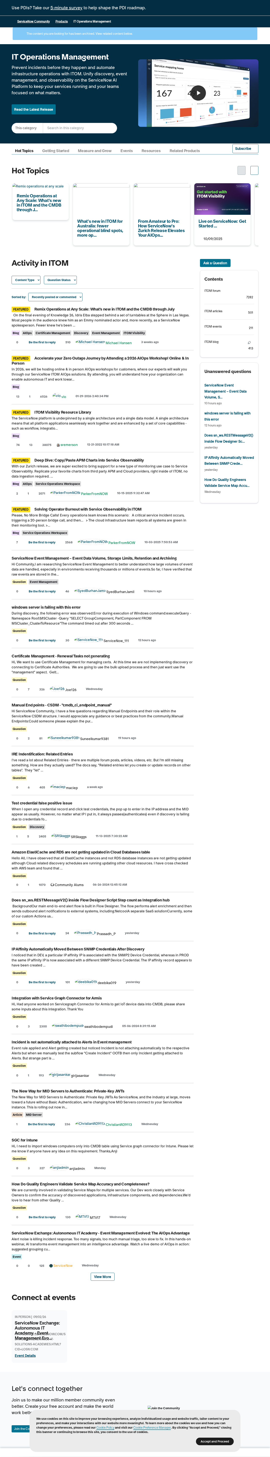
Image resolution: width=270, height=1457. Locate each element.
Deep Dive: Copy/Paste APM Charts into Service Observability (89, 460)
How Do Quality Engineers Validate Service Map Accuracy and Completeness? (81, 1184)
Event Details (25, 1355)
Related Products (185, 151)
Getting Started (55, 151)
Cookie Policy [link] (105, 1427)
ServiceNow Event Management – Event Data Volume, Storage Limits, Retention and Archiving (94, 558)
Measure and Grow (95, 151)
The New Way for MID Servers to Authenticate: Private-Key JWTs (68, 1091)
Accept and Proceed (215, 1441)
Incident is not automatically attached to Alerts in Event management (72, 1042)
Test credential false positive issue (42, 803)
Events (126, 151)
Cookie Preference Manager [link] (152, 1427)
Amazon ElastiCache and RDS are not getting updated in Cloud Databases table (81, 852)
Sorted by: (19, 297)
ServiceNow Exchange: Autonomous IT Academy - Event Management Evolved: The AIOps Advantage (101, 1233)
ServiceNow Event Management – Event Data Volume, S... (225, 391)
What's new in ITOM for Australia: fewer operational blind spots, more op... (99, 192)
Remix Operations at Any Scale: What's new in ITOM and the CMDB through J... (40, 192)
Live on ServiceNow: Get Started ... (222, 186)
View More (102, 1277)
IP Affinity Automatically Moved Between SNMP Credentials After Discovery (78, 949)
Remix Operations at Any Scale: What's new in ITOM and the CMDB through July (104, 309)
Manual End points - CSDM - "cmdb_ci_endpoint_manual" (62, 705)
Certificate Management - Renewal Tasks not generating (61, 656)
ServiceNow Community (33, 21)
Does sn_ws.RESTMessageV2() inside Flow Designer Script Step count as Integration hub (90, 900)
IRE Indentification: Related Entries (42, 754)
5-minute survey (66, 8)
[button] (245, 148)
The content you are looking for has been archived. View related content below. (79, 34)
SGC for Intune (25, 1140)
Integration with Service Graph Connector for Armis (57, 998)
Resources (151, 151)
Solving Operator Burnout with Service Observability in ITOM (88, 509)
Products (61, 21)
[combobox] (80, 128)
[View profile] (90, 343)
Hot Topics (24, 151)
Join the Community (27, 1429)
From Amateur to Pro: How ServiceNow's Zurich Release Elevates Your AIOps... (157, 192)
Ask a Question (215, 263)
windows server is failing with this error (46, 607)
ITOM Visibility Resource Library (62, 412)
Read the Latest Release (33, 109)
